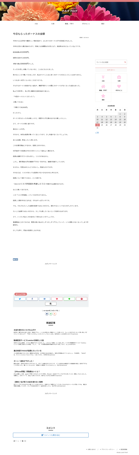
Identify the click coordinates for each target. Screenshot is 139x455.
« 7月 (97, 132)
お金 (16, 259)
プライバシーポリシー (108, 449)
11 (102, 119)
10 (97, 119)
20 (111, 122)
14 (115, 119)
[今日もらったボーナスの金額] (44, 299)
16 (125, 119)
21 (115, 122)
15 (120, 119)
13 (111, 119)
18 (102, 122)
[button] (125, 62)
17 (97, 122)
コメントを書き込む (52, 435)
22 (120, 122)
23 (125, 122)
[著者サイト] (47, 313)
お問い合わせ (92, 449)
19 (106, 122)
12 (106, 119)
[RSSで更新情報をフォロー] (54, 313)
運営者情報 (124, 449)
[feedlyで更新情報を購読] (50, 313)
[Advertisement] (51, 278)
